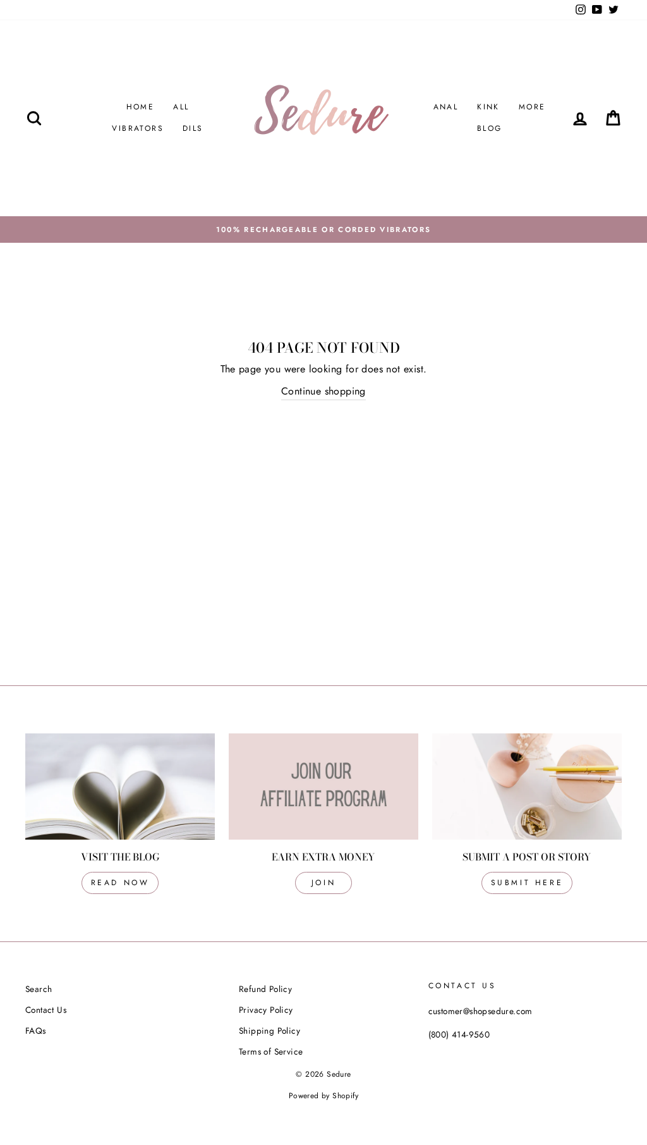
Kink (488, 107)
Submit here (527, 882)
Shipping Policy (269, 1030)
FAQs (35, 1030)
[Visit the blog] (120, 786)
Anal (446, 107)
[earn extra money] (323, 786)
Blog (489, 128)
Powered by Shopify (323, 1095)
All (181, 107)
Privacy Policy (266, 1009)
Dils (193, 128)
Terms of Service (271, 1051)
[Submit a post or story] (527, 786)
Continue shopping (323, 391)
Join (323, 882)
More (532, 107)
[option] (323, 229)
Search (38, 989)
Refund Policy (265, 989)
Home (140, 107)
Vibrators (138, 128)
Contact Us (45, 1009)
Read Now (120, 882)
